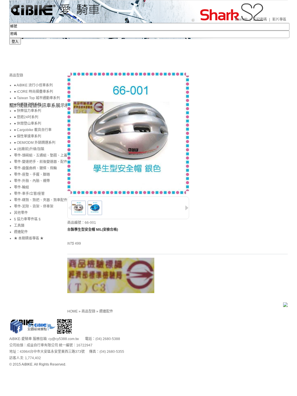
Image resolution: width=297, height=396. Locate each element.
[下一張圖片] (186, 208)
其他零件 (21, 213)
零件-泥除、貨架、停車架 (33, 206)
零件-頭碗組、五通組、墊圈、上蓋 (40, 155)
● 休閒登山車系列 (27, 123)
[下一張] (68, 83)
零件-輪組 (21, 187)
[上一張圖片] (69, 208)
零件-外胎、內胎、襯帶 (32, 181)
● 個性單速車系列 (27, 136)
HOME (73, 311)
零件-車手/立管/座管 (29, 194)
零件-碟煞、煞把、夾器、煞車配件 (40, 200)
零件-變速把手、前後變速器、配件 (40, 162)
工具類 (19, 226)
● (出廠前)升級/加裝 (29, 149)
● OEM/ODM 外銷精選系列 (34, 143)
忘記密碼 (260, 19)
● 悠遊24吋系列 (26, 117)
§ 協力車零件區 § (27, 219)
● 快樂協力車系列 (27, 111)
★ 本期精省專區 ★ (29, 238)
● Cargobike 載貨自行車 (33, 130)
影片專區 (279, 19)
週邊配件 (106, 311)
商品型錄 (89, 311)
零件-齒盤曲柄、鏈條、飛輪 (35, 168)
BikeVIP (241, 19)
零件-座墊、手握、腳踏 (32, 174)
